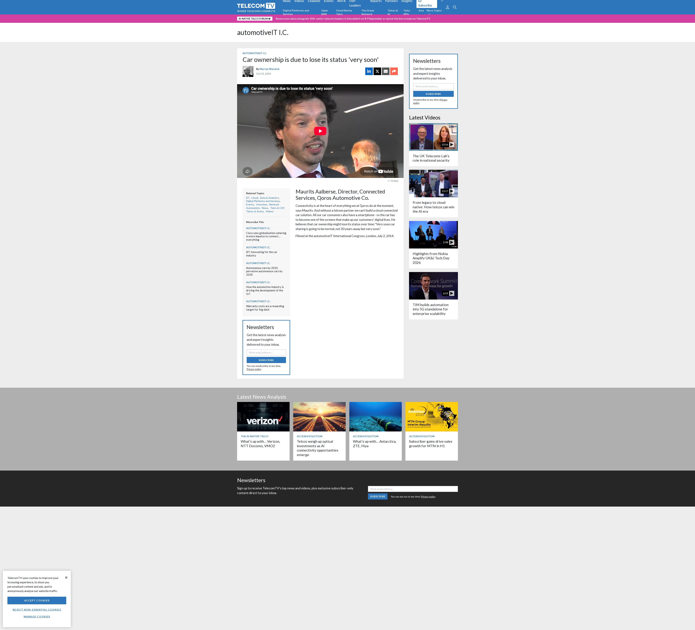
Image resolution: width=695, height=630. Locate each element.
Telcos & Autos (255, 211)
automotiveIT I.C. (262, 32)
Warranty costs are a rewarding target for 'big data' (265, 307)
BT (247, 197)
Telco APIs (406, 12)
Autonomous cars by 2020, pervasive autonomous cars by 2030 (264, 271)
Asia (421, 10)
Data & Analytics (269, 197)
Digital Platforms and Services (296, 12)
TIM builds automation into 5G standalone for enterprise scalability (430, 309)
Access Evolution (309, 436)
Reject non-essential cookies (37, 609)
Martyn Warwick (269, 68)
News (265, 207)
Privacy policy (254, 369)
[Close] (66, 577)
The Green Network (367, 12)
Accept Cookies (37, 600)
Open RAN (324, 12)
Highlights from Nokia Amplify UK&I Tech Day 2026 (431, 258)
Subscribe (266, 360)
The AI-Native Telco (254, 436)
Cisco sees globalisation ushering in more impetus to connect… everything (266, 236)
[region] (37, 599)
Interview (261, 204)
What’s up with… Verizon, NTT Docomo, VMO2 (260, 443)
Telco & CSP (277, 207)
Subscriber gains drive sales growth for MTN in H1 (430, 443)
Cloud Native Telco (344, 12)
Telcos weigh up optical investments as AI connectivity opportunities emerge (317, 448)
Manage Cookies (37, 616)
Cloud (254, 197)
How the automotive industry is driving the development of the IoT (265, 290)
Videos (270, 211)
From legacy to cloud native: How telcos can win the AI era (433, 206)
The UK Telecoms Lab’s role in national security (431, 158)
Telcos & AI (392, 12)
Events (250, 204)
